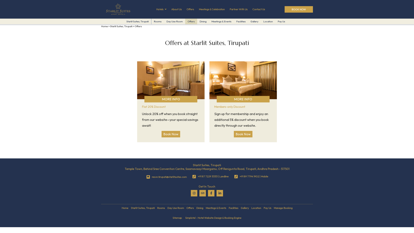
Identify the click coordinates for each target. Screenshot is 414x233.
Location (268, 21)
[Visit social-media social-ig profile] (194, 193)
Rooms (158, 21)
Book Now (299, 9)
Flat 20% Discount (154, 107)
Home (104, 26)
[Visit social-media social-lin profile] (220, 193)
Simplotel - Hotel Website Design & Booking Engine (213, 217)
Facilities (241, 21)
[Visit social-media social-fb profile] (211, 193)
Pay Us (281, 21)
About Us (176, 9)
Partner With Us (239, 9)
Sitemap (177, 217)
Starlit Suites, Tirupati (137, 21)
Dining (203, 21)
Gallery (254, 21)
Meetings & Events (221, 21)
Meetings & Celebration (212, 9)
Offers (190, 9)
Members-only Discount (229, 107)
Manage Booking (283, 208)
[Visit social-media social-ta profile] (202, 193)
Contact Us (258, 9)
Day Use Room (174, 21)
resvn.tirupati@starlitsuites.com (169, 176)
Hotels (159, 9)
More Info (171, 99)
